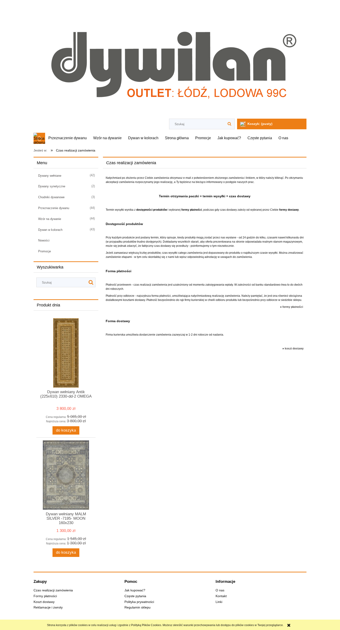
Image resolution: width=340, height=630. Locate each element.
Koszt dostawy (44, 602)
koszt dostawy (294, 348)
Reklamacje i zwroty (48, 607)
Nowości (43, 240)
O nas (220, 590)
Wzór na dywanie (49, 219)
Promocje (44, 251)
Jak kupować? (134, 590)
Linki (219, 602)
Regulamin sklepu (137, 607)
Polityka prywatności (139, 602)
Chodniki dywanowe (51, 197)
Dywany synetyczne (51, 186)
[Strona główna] (170, 60)
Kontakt (221, 596)
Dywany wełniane (49, 175)
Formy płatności (45, 596)
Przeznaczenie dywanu (53, 208)
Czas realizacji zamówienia (53, 590)
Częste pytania (135, 596)
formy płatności (292, 307)
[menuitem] (67, 138)
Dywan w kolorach (50, 230)
